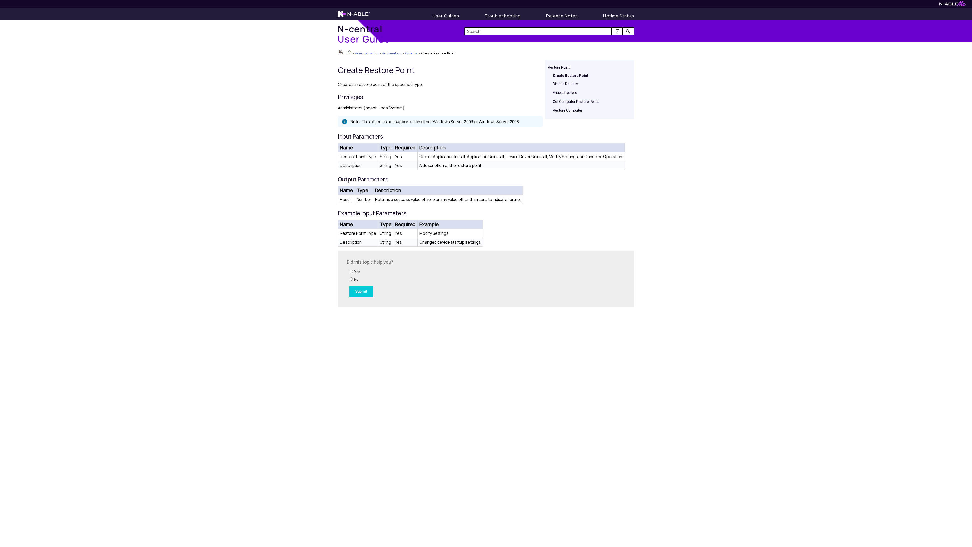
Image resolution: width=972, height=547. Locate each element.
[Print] (340, 52)
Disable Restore (565, 84)
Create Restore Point (570, 76)
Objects (411, 53)
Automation (391, 53)
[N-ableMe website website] (952, 5)
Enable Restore (565, 93)
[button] (617, 31)
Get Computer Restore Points (576, 102)
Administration (367, 53)
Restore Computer (567, 110)
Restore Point (559, 67)
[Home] (350, 53)
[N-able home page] (354, 16)
